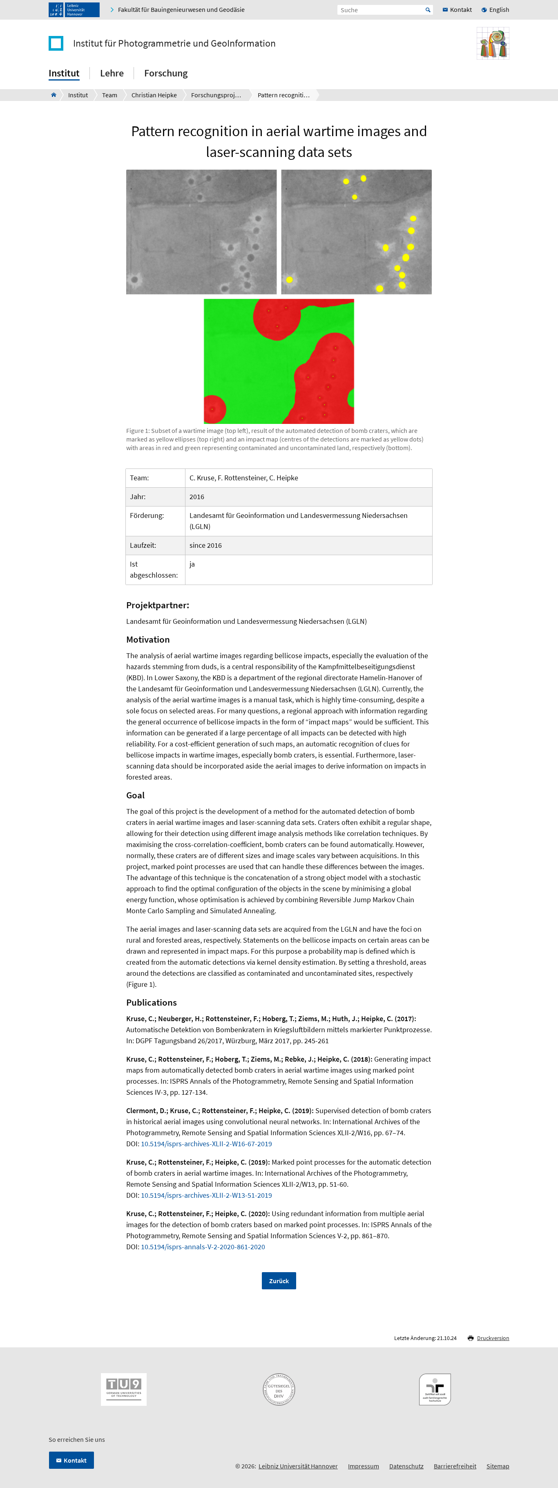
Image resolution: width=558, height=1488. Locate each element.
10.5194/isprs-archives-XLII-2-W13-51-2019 (206, 1195)
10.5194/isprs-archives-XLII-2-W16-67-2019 (206, 1143)
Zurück (279, 1281)
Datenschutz (406, 1466)
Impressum (363, 1466)
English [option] (499, 9)
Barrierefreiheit (455, 1466)
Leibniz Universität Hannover (298, 1466)
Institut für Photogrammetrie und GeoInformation (174, 43)
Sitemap (498, 1466)
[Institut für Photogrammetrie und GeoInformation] (51, 95)
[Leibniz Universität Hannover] (74, 9)
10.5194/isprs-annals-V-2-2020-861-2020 (203, 1246)
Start (428, 10)
